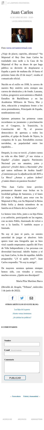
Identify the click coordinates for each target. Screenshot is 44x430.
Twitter (22, 298)
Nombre (7, 341)
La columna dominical (22, 21)
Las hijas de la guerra (22, 309)
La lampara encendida (18, 3)
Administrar (36, 419)
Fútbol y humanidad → (31, 396)
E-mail (13, 350)
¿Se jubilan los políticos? (22, 317)
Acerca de (7, 419)
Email (31, 298)
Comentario (9, 360)
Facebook (12, 298)
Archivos (22, 419)
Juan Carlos (22, 12)
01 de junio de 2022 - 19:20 (21, 17)
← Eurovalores (15, 396)
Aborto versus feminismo (22, 313)
